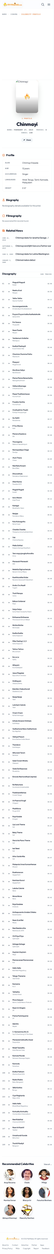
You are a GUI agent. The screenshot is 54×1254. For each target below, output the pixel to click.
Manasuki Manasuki (20, 561)
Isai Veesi (16, 848)
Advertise (24, 1245)
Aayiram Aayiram (19, 952)
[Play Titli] (9, 539)
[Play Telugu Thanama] (9, 977)
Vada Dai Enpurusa (19, 769)
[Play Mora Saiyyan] (9, 1001)
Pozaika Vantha (18, 402)
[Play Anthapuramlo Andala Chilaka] (9, 913)
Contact (15, 1245)
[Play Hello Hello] (9, 969)
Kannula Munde (18, 1056)
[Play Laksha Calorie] (9, 889)
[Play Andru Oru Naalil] (9, 586)
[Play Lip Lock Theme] (9, 826)
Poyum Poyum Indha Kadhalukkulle (26, 314)
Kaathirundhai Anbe (20, 577)
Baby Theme (17, 832)
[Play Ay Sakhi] (9, 419)
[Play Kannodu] (9, 1065)
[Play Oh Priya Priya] (9, 937)
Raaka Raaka (17, 1080)
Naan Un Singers (18, 1008)
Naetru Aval (17, 290)
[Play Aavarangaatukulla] (9, 307)
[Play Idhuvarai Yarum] (9, 754)
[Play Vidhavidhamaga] (9, 387)
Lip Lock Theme (18, 824)
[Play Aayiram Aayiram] (9, 953)
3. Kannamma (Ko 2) (20, 1032)
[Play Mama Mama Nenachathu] (9, 379)
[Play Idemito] (9, 1025)
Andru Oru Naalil (18, 585)
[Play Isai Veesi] (9, 850)
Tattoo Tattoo (18, 649)
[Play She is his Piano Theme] (9, 842)
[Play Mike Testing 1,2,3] (9, 642)
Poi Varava (16, 322)
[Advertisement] (27, 47)
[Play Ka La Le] (9, 658)
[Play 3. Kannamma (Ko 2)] (9, 1033)
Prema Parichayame (20, 1016)
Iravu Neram (17, 498)
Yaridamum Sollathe (20, 338)
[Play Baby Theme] (9, 834)
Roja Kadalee (17, 904)
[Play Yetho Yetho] (9, 299)
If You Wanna (17, 426)
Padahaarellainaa (19, 793)
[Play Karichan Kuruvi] (9, 881)
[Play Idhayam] (9, 666)
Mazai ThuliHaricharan (21, 394)
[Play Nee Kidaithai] (9, 1121)
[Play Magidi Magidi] (9, 491)
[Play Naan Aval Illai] (9, 921)
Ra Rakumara (17, 785)
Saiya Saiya (17, 609)
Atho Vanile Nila (18, 856)
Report (36, 1248)
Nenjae (15, 514)
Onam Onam (17, 713)
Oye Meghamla (18, 1096)
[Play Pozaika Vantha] (9, 403)
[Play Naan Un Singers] (9, 1009)
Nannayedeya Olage (20, 450)
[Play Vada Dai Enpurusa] (9, 770)
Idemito (15, 1024)
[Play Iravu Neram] (9, 499)
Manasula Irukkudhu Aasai (22, 1040)
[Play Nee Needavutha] (9, 929)
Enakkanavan (17, 872)
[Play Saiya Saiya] (9, 610)
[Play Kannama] (9, 985)
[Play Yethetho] (9, 993)
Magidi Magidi (18, 490)
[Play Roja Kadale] (9, 818)
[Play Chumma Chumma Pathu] (9, 355)
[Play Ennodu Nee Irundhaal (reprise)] (9, 778)
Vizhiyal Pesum (18, 737)
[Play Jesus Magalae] (9, 674)
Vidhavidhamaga (19, 386)
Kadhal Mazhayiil (19, 346)
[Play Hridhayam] (9, 682)
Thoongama (17, 442)
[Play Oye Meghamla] (9, 1097)
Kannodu (16, 1064)
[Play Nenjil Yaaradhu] (9, 1049)
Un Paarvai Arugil (19, 801)
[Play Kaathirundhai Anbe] (9, 578)
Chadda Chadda (18, 530)
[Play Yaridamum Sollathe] (9, 339)
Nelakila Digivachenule (21, 569)
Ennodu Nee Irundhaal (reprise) (24, 777)
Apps (42, 1245)
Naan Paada (17, 330)
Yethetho (16, 992)
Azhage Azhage (18, 944)
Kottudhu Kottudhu (20, 1111)
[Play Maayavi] (9, 363)
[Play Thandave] (9, 746)
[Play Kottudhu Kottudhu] (9, 1113)
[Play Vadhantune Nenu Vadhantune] (9, 730)
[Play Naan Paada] (9, 331)
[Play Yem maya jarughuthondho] (9, 555)
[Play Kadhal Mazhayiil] (9, 347)
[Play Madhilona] (9, 810)
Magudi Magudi (18, 282)
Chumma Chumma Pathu (22, 354)
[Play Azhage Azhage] (9, 945)
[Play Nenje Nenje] (9, 698)
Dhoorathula (17, 474)
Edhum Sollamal (18, 601)
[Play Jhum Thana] (9, 459)
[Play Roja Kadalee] (9, 905)
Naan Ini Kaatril (18, 1127)
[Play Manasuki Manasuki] (9, 563)
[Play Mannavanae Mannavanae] (9, 961)
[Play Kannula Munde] (9, 1057)
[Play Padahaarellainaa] (9, 794)
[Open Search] (43, 4)
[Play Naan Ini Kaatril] (9, 1129)
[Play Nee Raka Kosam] (9, 467)
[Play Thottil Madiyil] (9, 1145)
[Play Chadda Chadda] (9, 531)
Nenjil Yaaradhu (18, 1048)
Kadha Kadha (17, 633)
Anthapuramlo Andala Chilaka (24, 912)
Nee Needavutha (19, 928)
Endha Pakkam (18, 1072)
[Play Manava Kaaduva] (9, 435)
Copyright (26, 1248)
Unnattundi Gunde (19, 1135)
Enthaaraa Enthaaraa (20, 617)
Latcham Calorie (18, 705)
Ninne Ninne (17, 896)
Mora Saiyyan (17, 1000)
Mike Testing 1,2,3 (19, 641)
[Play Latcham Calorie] (9, 706)
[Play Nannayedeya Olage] (9, 451)
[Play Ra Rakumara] (9, 786)
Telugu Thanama (18, 976)
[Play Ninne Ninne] (9, 897)
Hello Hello (16, 968)
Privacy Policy (7, 1248)
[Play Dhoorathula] (9, 475)
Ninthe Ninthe (17, 625)
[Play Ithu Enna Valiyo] (9, 371)
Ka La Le (15, 657)
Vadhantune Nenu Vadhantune (24, 729)
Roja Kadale (17, 817)
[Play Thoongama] (9, 443)
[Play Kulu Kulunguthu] (9, 523)
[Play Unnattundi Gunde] (9, 1137)
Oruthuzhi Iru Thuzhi (20, 410)
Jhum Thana (17, 458)
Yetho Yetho (17, 298)
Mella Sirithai (17, 545)
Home (4, 14)
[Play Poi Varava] (9, 323)
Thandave (16, 745)
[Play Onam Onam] (9, 714)
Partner (34, 1245)
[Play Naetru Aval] (9, 291)
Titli (13, 537)
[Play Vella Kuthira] (9, 1089)
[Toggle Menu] (49, 4)
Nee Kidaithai (17, 1119)
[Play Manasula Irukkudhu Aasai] (9, 1041)
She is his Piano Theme (21, 840)
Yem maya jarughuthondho (23, 553)
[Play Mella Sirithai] (9, 547)
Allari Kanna (17, 482)
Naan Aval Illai (17, 920)
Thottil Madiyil (18, 1143)
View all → (48, 1164)
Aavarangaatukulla (20, 306)
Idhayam (15, 665)
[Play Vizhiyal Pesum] (9, 738)
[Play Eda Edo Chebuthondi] (9, 690)
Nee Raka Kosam (19, 466)
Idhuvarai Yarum (18, 753)
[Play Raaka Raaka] (9, 1081)
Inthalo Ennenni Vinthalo (21, 721)
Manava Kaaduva (19, 434)
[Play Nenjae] (9, 515)
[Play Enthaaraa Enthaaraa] (9, 618)
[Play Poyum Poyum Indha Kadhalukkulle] (9, 315)
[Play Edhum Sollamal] (9, 602)
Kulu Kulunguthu (18, 522)
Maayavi (15, 362)
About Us (5, 1245)
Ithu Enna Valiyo (18, 370)
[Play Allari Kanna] (9, 483)
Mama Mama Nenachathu (22, 378)
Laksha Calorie (18, 888)
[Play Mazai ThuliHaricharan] (9, 395)
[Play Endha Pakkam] (9, 1073)
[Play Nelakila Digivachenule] (9, 570)
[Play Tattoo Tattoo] (9, 650)
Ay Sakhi (15, 418)
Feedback (45, 1248)
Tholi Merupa (17, 593)
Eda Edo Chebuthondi (21, 689)
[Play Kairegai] (9, 507)
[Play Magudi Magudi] (9, 283)
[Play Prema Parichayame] (9, 1017)
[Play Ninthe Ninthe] (9, 626)
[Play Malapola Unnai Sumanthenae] (9, 865)
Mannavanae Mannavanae (22, 960)
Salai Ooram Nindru (20, 761)
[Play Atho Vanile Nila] (9, 858)
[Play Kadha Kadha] (9, 634)
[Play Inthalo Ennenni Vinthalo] (9, 722)
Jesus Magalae (18, 673)
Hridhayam (16, 681)
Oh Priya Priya (18, 936)
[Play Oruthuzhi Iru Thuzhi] (9, 411)
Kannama (16, 984)
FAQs (18, 1248)
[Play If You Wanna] (9, 427)
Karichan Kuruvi (18, 880)
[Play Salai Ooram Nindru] (9, 762)
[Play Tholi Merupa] (9, 594)
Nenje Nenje (17, 697)
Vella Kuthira (17, 1088)
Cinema (14, 14)
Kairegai (15, 506)
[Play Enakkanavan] (9, 873)
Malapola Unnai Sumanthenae (24, 864)
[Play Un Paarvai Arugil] (9, 802)
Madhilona (16, 809)
